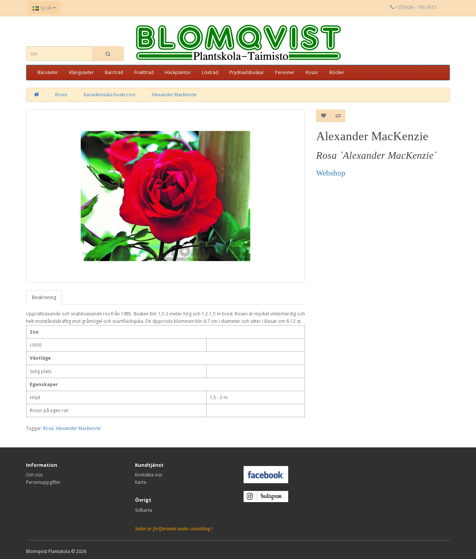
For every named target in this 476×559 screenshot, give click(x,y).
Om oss (34, 475)
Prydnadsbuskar (246, 72)
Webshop (330, 172)
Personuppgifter (43, 482)
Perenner (285, 72)
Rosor (312, 72)
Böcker (336, 72)
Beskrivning (44, 297)
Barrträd (114, 72)
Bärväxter (48, 72)
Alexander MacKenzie (174, 94)
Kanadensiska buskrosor (110, 94)
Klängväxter (81, 72)
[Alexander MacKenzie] (165, 196)
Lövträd (210, 72)
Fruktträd (144, 72)
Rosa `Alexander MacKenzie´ (72, 428)
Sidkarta (143, 510)
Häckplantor (178, 72)
